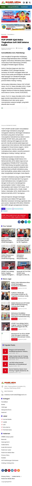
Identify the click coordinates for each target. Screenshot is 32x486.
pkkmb (10, 209)
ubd (4, 424)
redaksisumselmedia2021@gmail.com (15, 395)
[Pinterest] (9, 470)
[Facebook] (19, 221)
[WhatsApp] (29, 221)
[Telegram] (25, 221)
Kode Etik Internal (6, 447)
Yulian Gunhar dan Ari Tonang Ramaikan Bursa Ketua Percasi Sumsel (18, 357)
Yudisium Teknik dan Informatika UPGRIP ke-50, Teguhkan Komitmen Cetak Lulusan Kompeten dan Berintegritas (23, 240)
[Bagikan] (29, 48)
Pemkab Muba (7, 430)
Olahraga (4, 407)
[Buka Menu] (27, 3)
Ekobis (3, 404)
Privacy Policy (5, 455)
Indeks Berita (5, 445)
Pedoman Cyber (6, 450)
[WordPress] (12, 470)
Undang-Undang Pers (7, 463)
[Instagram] (15, 470)
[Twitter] (22, 221)
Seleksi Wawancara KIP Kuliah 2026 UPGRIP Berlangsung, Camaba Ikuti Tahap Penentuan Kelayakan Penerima (8, 256)
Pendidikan (4, 37)
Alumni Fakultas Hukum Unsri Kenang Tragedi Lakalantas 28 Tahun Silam (18, 370)
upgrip (5, 211)
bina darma (6, 427)
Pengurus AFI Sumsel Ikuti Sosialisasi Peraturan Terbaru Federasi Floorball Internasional (19, 350)
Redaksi (3, 458)
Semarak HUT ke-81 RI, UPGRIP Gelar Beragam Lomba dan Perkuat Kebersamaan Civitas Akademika (23, 273)
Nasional (3, 412)
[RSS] (18, 470)
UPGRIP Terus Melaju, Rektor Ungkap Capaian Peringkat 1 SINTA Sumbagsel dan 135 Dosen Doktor (8, 273)
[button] (24, 3)
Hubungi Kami (5, 442)
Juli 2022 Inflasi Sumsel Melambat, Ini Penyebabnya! (18, 363)
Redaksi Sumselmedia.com (8, 48)
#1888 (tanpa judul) (7, 437)
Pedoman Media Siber (7, 452)
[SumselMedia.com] (11, 2)
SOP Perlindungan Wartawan (9, 460)
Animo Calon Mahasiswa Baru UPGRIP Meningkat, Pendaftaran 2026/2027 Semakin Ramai (7, 240)
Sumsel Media (19, 209)
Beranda (3, 439)
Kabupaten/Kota (6, 410)
